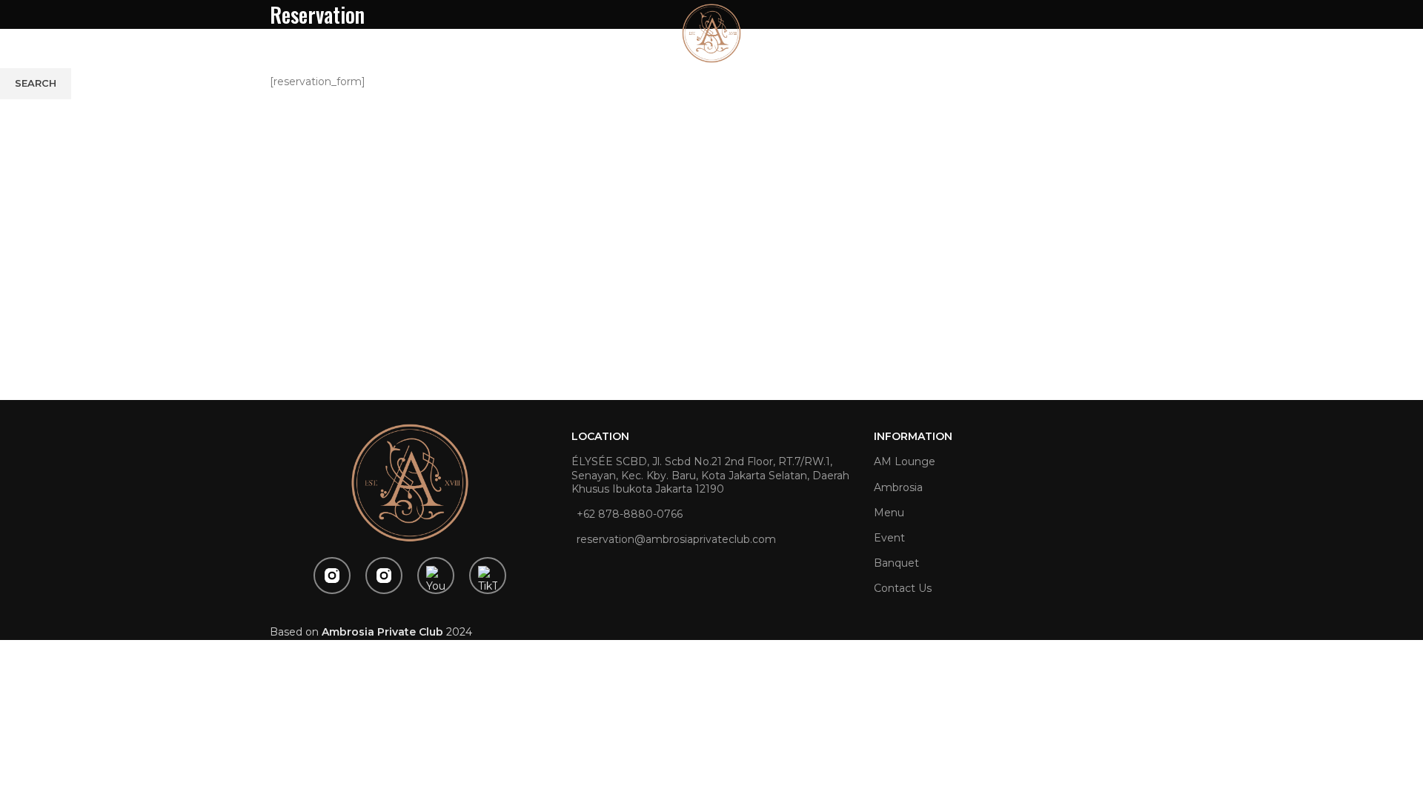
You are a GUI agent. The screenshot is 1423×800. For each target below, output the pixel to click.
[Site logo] (711, 32)
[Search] (1376, 33)
